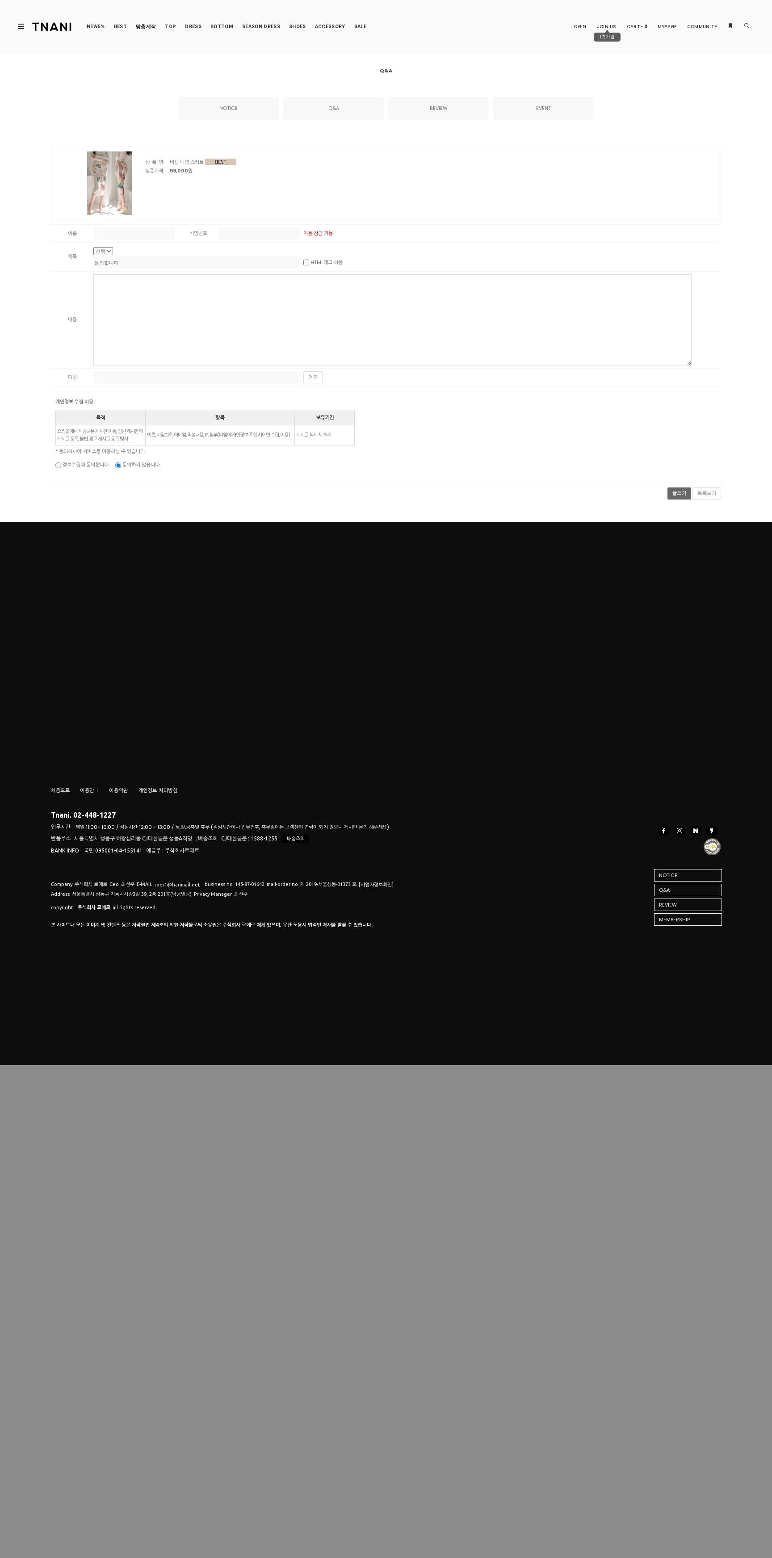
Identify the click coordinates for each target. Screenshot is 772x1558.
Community (702, 26)
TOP (170, 26)
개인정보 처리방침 (158, 790)
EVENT (543, 108)
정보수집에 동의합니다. (85, 464)
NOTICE (228, 108)
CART (637, 26)
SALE (360, 26)
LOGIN (579, 26)
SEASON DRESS (261, 26)
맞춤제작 (146, 26)
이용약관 (118, 790)
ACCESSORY (330, 26)
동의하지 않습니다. (140, 464)
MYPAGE (667, 26)
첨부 (313, 377)
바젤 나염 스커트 (187, 162)
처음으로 (60, 790)
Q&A (333, 108)
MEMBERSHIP (674, 919)
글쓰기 (679, 493)
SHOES (297, 26)
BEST (120, 26)
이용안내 (89, 790)
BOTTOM (221, 26)
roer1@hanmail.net (177, 884)
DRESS (193, 26)
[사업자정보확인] (376, 884)
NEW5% (96, 26)
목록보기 (706, 493)
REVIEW (439, 108)
